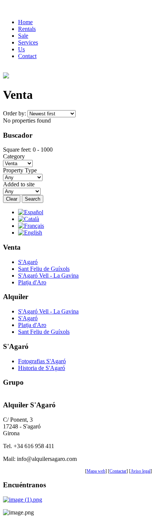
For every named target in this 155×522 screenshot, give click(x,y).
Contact (27, 56)
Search (32, 199)
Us (21, 49)
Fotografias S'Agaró (42, 361)
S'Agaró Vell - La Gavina (48, 275)
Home (25, 22)
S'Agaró (28, 262)
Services (28, 42)
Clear (11, 199)
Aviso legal (140, 471)
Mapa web (96, 471)
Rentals (27, 29)
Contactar (117, 471)
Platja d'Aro (32, 282)
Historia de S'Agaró (41, 368)
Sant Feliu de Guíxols (44, 269)
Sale (23, 35)
